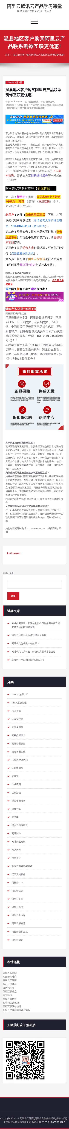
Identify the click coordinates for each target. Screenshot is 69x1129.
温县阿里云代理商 (14, 104)
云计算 (15, 776)
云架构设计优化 (20, 759)
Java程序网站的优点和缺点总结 (28, 659)
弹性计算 (16, 808)
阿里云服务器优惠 (35, 108)
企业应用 (16, 784)
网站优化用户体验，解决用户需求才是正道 (33, 651)
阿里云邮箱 (17, 939)
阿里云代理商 (10, 976)
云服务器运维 (18, 751)
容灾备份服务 (18, 800)
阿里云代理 (46, 104)
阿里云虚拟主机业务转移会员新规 (29, 635)
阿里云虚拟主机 (20, 931)
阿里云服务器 (18, 923)
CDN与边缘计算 (20, 694)
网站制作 (16, 833)
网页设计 (16, 858)
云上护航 (16, 710)
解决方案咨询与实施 (22, 866)
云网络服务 (17, 768)
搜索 (13, 596)
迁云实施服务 (18, 874)
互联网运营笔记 (11, 1002)
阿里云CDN (17, 882)
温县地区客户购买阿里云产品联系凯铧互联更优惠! (38, 54)
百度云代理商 (10, 980)
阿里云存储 (17, 907)
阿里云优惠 (33, 101)
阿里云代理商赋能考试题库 (16, 1010)
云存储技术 (17, 718)
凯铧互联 (50, 101)
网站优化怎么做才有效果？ (25, 643)
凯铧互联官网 (10, 972)
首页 (7, 54)
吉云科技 (7, 995)
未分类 (15, 817)
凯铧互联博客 (10, 998)
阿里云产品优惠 (31, 104)
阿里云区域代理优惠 (16, 108)
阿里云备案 (17, 898)
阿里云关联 (58, 104)
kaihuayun (16, 101)
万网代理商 (8, 987)
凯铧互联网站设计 (12, 1006)
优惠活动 (16, 792)
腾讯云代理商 (10, 984)
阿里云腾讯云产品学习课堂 (34, 6)
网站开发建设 (18, 841)
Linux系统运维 (19, 702)
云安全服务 (17, 727)
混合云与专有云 (20, 825)
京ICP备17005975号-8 (53, 1122)
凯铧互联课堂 (10, 991)
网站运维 (16, 849)
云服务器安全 (18, 743)
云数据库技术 (18, 735)
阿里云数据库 (18, 915)
